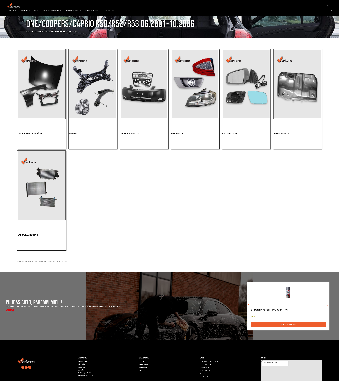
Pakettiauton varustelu (72, 10)
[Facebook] (22, 367)
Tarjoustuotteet (109, 10)
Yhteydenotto (144, 364)
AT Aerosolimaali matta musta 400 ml (267, 309)
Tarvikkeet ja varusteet (92, 10)
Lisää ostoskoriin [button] (289, 324)
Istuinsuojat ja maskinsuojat (50, 10)
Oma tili (141, 361)
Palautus (142, 370)
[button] (248, 305)
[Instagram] (29, 367)
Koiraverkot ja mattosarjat (28, 10)
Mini (40, 31)
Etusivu (28, 31)
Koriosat (11, 10)
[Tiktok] (26, 367)
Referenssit (143, 367)
